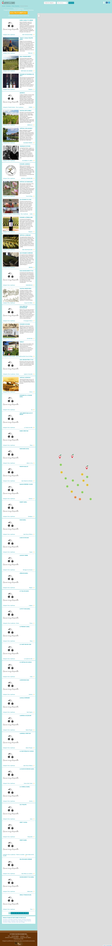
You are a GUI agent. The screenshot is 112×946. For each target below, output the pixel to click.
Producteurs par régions (25, 937)
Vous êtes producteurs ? (18, 13)
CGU (9, 936)
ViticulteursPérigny (7, 922)
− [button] (38, 16)
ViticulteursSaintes (17, 919)
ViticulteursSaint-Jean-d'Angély (18, 922)
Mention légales (15, 936)
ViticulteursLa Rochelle (8, 919)
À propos (22, 936)
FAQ (27, 936)
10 (23, 913)
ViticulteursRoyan (6, 920)
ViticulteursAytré (14, 920)
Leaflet (104, 945)
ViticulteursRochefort (26, 919)
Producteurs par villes (18, 939)
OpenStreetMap (109, 945)
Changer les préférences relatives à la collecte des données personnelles (18, 941)
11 (25, 913)
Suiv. (28, 913)
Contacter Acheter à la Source (12, 937)
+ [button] (38, 14)
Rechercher (71, 2)
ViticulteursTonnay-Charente (25, 920)
